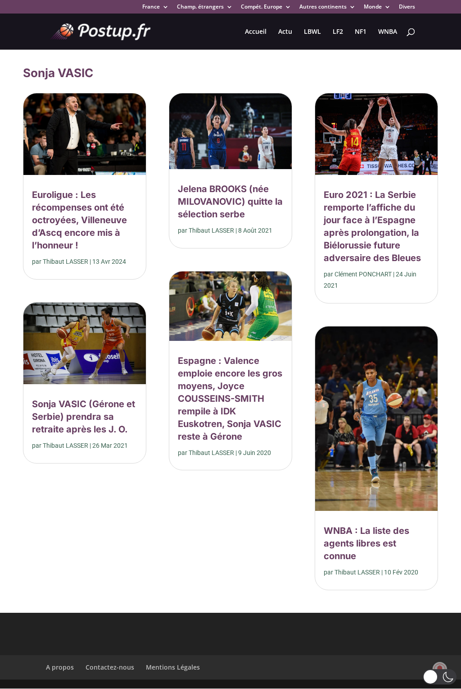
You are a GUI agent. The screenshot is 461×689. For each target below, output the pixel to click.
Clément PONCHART (363, 274)
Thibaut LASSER (65, 261)
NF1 (360, 32)
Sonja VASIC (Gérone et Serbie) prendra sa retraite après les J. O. (83, 417)
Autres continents (323, 7)
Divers (407, 7)
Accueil (256, 32)
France (151, 7)
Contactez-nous (110, 667)
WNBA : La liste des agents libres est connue (366, 543)
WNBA (387, 32)
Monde (373, 7)
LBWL (312, 32)
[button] (439, 676)
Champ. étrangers (200, 7)
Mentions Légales (173, 667)
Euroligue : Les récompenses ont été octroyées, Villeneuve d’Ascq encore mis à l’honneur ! (79, 220)
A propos (60, 667)
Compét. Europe (261, 7)
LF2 (338, 32)
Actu (285, 32)
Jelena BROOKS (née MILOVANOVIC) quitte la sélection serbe (230, 202)
